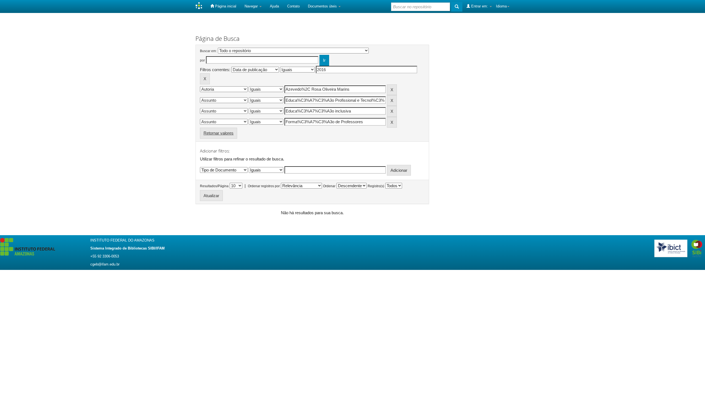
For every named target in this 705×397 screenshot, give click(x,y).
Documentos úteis (323, 6)
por (202, 60)
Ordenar (329, 186)
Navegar (252, 6)
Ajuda (274, 6)
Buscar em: (208, 51)
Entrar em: (479, 6)
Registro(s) (376, 186)
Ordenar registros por (264, 186)
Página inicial (225, 6)
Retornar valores (219, 133)
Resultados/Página (214, 186)
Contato (293, 6)
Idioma (501, 6)
